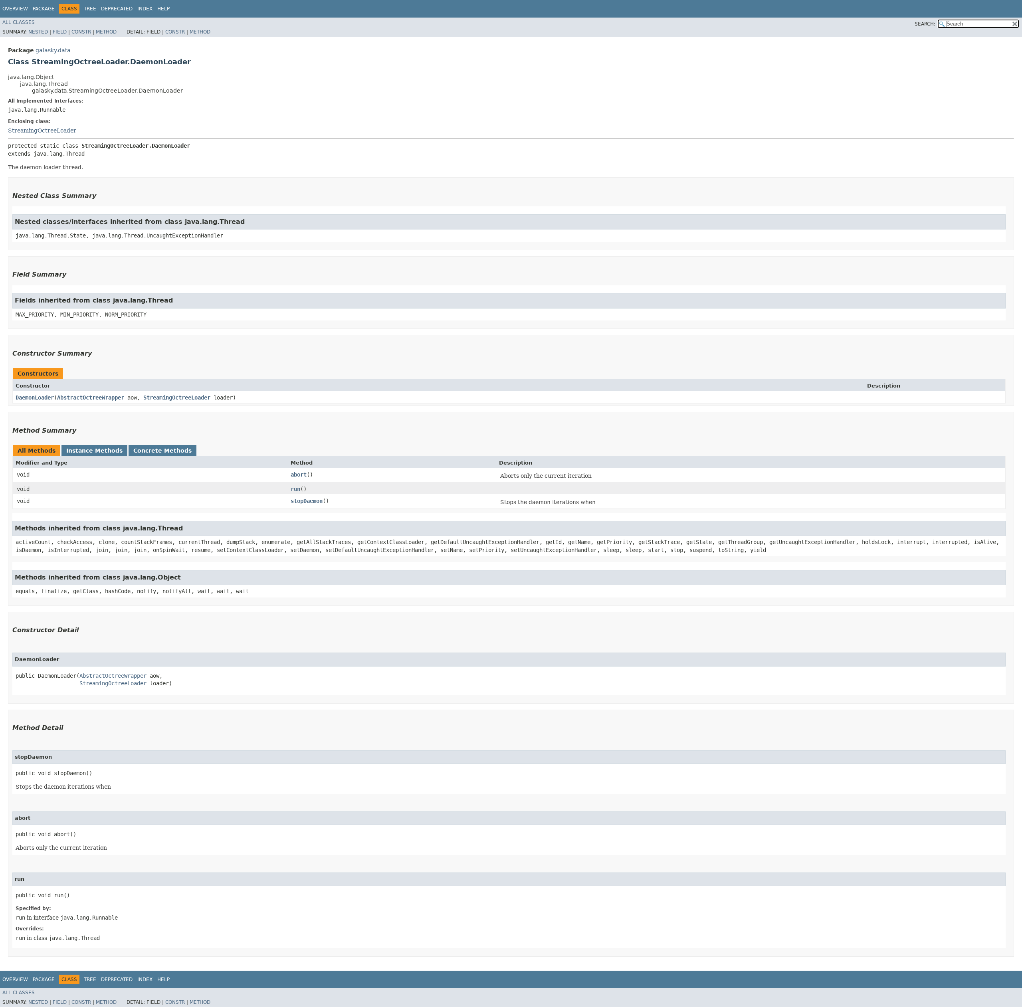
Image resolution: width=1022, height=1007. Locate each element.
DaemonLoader (35, 397)
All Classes (18, 22)
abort (299, 474)
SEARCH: (925, 24)
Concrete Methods (162, 450)
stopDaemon (307, 501)
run (295, 489)
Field (60, 32)
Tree (90, 9)
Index (145, 9)
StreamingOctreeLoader (42, 130)
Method (106, 32)
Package (44, 9)
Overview (15, 9)
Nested (38, 32)
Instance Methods (94, 450)
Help (163, 9)
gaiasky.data (53, 50)
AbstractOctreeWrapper (90, 397)
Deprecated (117, 9)
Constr (81, 32)
